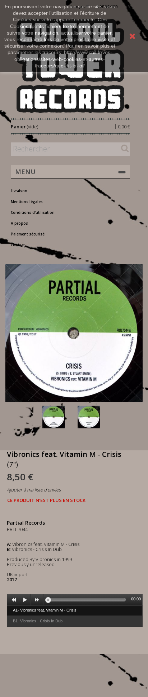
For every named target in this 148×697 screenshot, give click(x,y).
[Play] (25, 600)
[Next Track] (37, 600)
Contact (18, 244)
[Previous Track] (13, 600)
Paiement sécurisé (28, 234)
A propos (19, 223)
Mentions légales (27, 201)
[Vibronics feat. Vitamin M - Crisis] (58, 417)
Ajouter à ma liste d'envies (34, 489)
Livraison (19, 190)
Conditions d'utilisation (33, 212)
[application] (75, 599)
